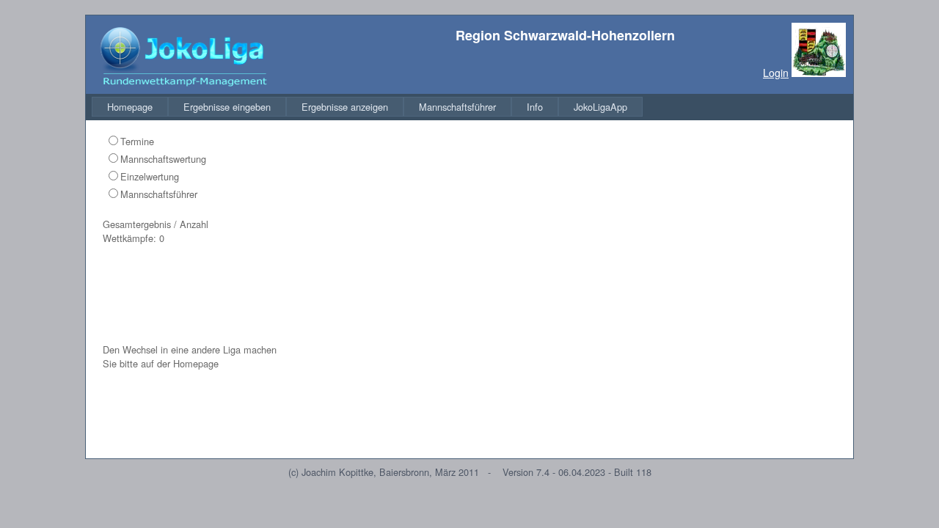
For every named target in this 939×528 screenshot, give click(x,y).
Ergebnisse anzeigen (345, 107)
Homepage (130, 107)
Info (535, 107)
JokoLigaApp (600, 107)
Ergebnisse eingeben (227, 107)
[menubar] (367, 107)
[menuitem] (130, 107)
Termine (137, 141)
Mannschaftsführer (457, 107)
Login (776, 72)
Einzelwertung (149, 176)
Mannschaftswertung (163, 159)
